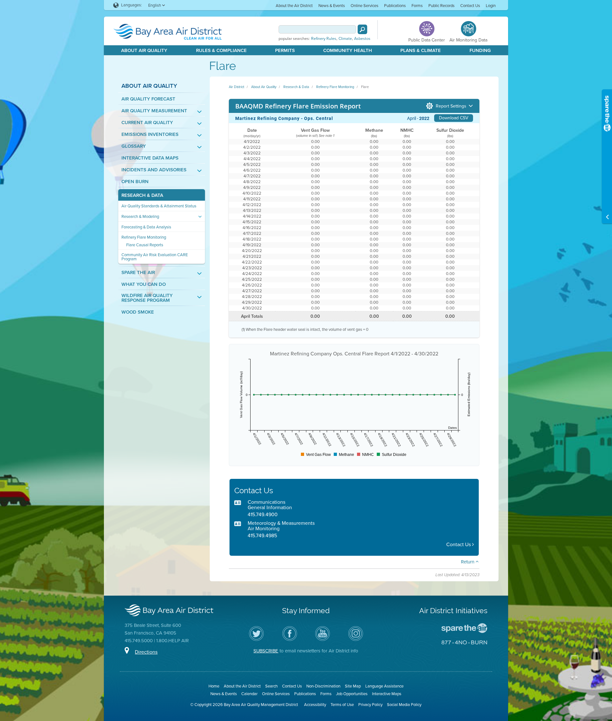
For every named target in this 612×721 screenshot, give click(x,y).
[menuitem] (294, 5)
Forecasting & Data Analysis (146, 227)
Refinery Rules (323, 38)
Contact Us (470, 6)
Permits (285, 50)
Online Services (364, 6)
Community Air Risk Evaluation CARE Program (154, 257)
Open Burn (135, 181)
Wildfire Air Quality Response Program (147, 298)
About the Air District (294, 6)
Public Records (441, 6)
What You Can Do (143, 284)
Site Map (353, 686)
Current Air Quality (147, 122)
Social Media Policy (404, 705)
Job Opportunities (352, 694)
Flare (365, 86)
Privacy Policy (370, 705)
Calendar (249, 694)
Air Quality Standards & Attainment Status (158, 206)
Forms (417, 6)
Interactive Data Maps (149, 158)
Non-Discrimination (323, 686)
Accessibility (315, 705)
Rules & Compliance (221, 50)
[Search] (362, 29)
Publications (395, 6)
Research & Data (142, 195)
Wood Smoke (137, 312)
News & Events (331, 6)
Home (213, 686)
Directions (146, 652)
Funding (480, 50)
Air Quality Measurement (154, 110)
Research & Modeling (140, 216)
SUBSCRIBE (265, 650)
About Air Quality (144, 50)
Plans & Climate (420, 50)
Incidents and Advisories (153, 169)
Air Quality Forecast (148, 99)
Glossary (133, 146)
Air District (236, 86)
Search (271, 686)
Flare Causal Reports (144, 245)
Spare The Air (138, 272)
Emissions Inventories (149, 134)
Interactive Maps (386, 694)
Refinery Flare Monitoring (143, 237)
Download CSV (453, 118)
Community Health (347, 50)
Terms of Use (342, 705)
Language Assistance (384, 686)
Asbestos (362, 38)
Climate (345, 38)
